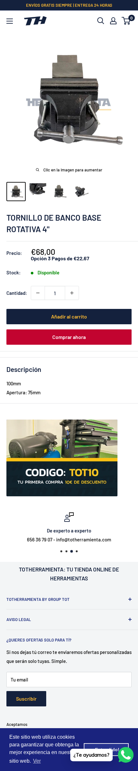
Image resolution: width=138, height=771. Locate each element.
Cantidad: (16, 293)
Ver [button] (37, 761)
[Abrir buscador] (100, 20)
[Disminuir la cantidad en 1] (38, 293)
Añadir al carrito (69, 316)
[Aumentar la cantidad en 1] (72, 293)
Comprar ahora (69, 337)
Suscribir (26, 699)
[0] (126, 21)
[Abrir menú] (9, 21)
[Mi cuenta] (113, 20)
